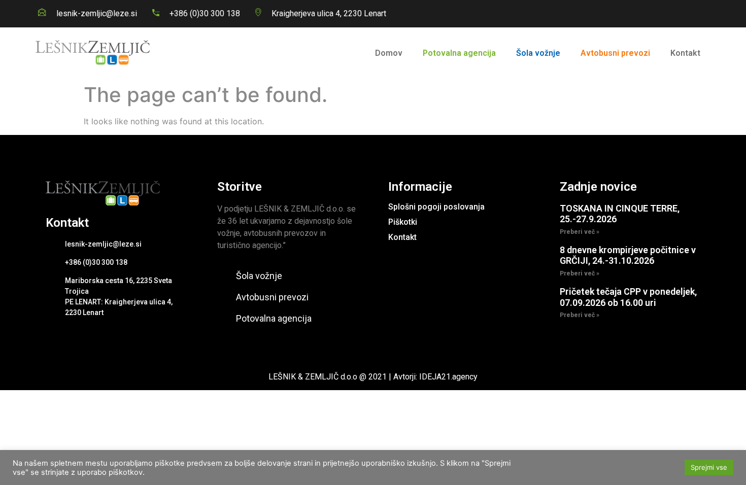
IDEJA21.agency (448, 377)
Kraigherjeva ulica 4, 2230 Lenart (329, 13)
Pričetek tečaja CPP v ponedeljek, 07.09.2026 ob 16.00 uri (628, 297)
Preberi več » (579, 231)
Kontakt (685, 53)
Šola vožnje (538, 53)
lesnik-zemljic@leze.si (96, 13)
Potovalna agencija (459, 53)
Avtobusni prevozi (615, 53)
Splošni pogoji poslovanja (436, 207)
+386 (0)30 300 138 (204, 13)
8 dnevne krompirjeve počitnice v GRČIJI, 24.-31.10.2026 (628, 255)
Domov (388, 53)
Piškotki (402, 222)
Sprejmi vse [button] (709, 467)
